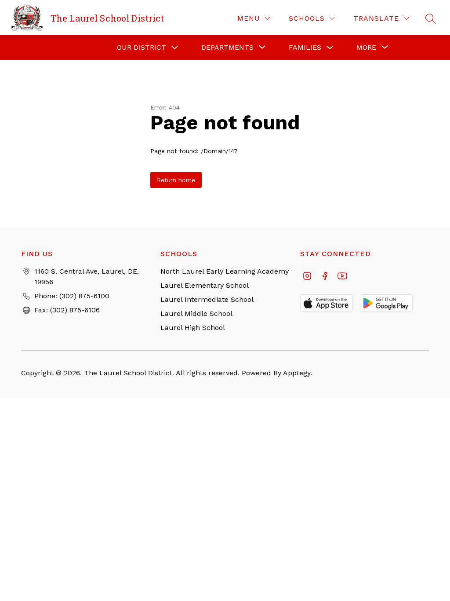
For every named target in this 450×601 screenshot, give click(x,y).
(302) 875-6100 (84, 296)
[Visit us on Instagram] (307, 277)
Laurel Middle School (196, 313)
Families (305, 47)
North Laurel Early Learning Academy (224, 271)
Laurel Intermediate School (207, 299)
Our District (141, 47)
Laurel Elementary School (204, 285)
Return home (176, 179)
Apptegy (297, 373)
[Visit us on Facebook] (325, 277)
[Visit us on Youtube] (342, 277)
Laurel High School (192, 327)
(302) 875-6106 (75, 310)
